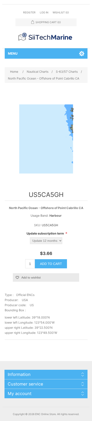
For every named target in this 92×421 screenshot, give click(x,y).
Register (29, 12)
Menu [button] (13, 53)
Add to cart (51, 264)
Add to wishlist (31, 277)
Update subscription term (46, 233)
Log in (44, 12)
